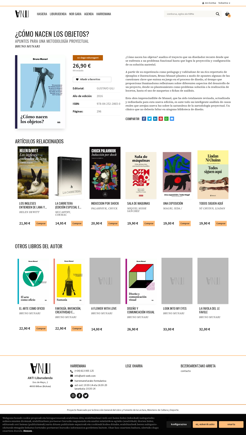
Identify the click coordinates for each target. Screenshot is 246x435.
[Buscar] (217, 14)
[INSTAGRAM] (73, 395)
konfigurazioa (179, 424)
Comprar (41, 223)
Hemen (28, 430)
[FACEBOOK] (79, 395)
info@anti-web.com (85, 376)
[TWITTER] (86, 395)
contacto (186, 371)
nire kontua (210, 3)
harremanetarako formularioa (90, 381)
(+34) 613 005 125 (84, 371)
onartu (231, 424)
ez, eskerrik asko (205, 424)
